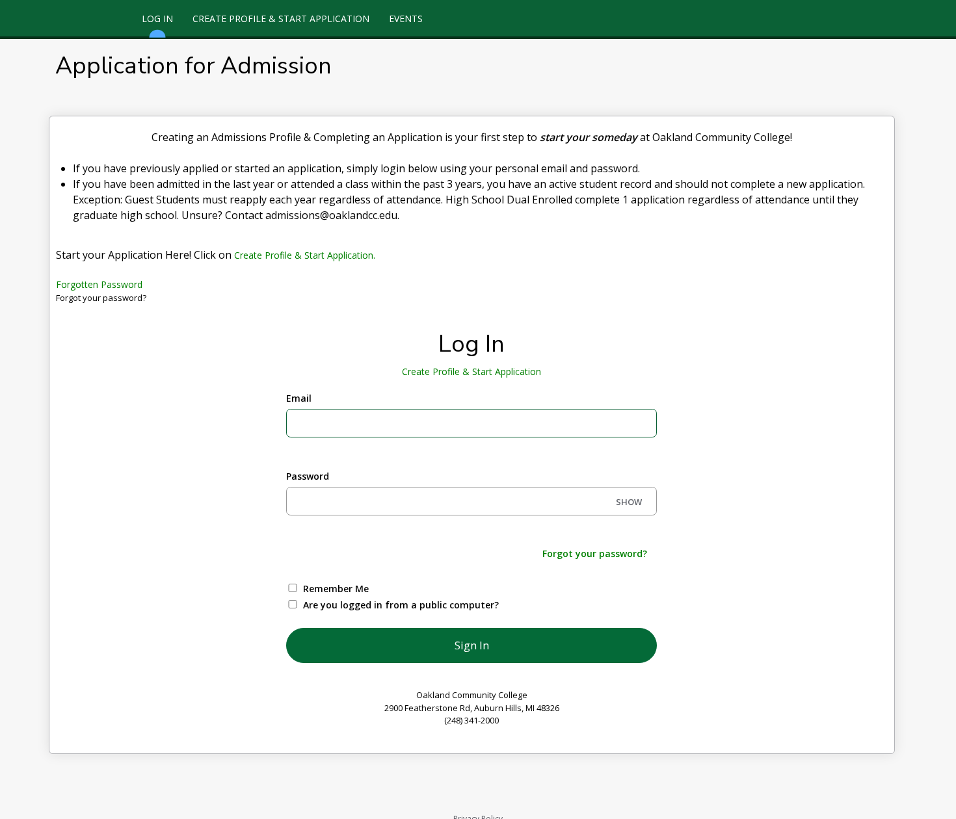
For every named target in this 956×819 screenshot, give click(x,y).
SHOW (629, 502)
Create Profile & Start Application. (304, 255)
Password (307, 476)
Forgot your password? (594, 553)
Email (299, 398)
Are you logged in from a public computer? (401, 605)
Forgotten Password (99, 284)
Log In (157, 18)
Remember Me (336, 588)
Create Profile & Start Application (281, 18)
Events (406, 18)
